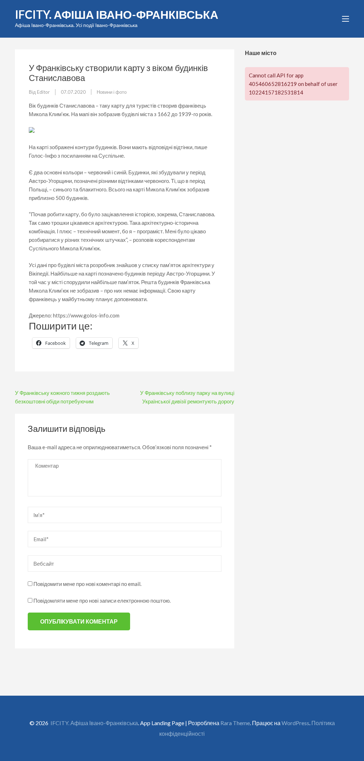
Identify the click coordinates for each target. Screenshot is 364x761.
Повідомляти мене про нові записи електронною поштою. (102, 600)
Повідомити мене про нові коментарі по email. (87, 584)
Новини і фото (112, 92)
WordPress (295, 722)
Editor (43, 92)
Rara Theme (235, 722)
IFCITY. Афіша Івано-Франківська (116, 14)
